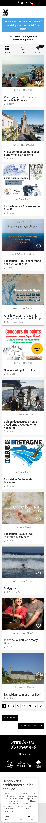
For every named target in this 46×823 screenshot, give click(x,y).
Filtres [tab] (38, 52)
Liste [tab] (7, 52)
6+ (18, 706)
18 (30, 706)
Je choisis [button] (19, 818)
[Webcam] (23, 3)
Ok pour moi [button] (31, 818)
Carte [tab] (22, 52)
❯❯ (41, 706)
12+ (24, 706)
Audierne (28, 754)
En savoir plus (8, 811)
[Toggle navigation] (41, 12)
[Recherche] (27, 3)
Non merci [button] (7, 818)
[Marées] (18, 3)
